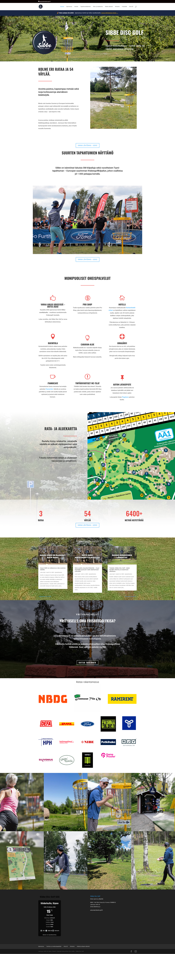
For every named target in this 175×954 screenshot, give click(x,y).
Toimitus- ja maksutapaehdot (53, 946)
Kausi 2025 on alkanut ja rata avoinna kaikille (52, 569)
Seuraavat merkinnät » (131, 596)
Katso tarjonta (87, 662)
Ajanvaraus (69, 6)
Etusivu (62, 6)
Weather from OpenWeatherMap (49, 935)
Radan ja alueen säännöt (83, 946)
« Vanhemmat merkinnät (44, 596)
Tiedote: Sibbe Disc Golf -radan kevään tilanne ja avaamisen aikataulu (119, 569)
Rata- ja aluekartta (98, 6)
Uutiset (76, 6)
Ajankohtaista (58, 572)
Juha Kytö (42, 572)
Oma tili (131, 6)
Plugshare (125, 397)
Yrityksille (124, 6)
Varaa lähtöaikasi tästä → (109, 13)
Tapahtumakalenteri (85, 6)
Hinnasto (117, 6)
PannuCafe (49, 389)
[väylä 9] (113, 128)
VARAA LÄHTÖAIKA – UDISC (87, 145)
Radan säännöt (109, 6)
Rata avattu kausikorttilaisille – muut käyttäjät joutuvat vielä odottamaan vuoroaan (87, 569)
